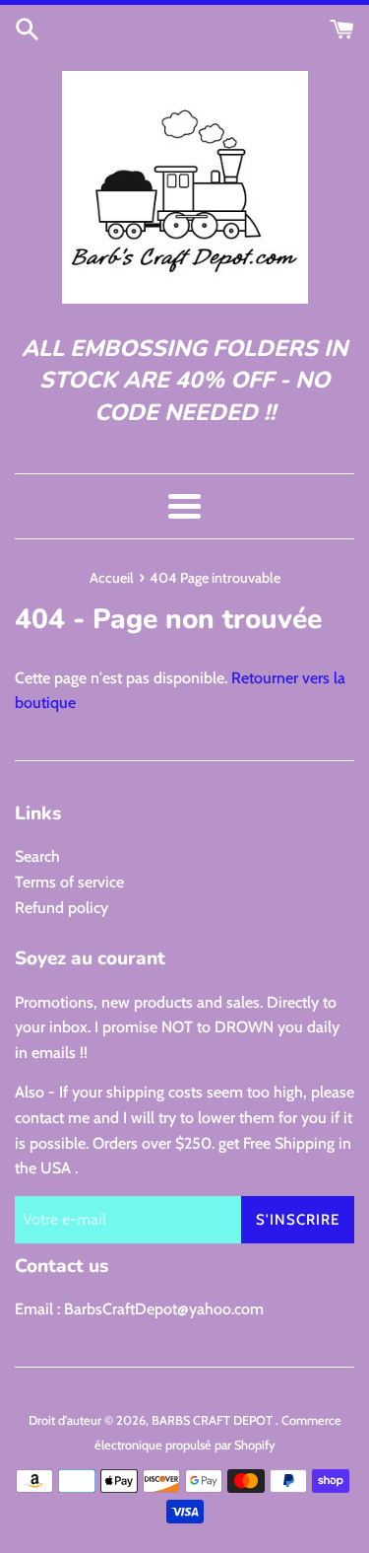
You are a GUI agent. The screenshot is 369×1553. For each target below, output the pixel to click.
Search (37, 856)
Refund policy (61, 907)
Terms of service (69, 882)
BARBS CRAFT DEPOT (214, 1420)
